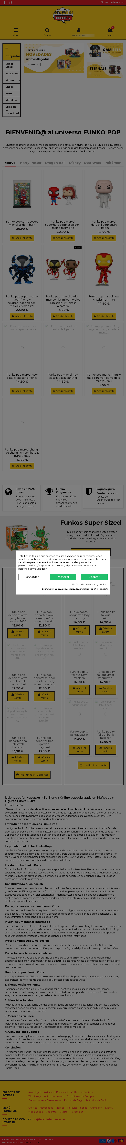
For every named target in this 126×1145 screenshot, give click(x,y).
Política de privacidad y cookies (90, 584)
